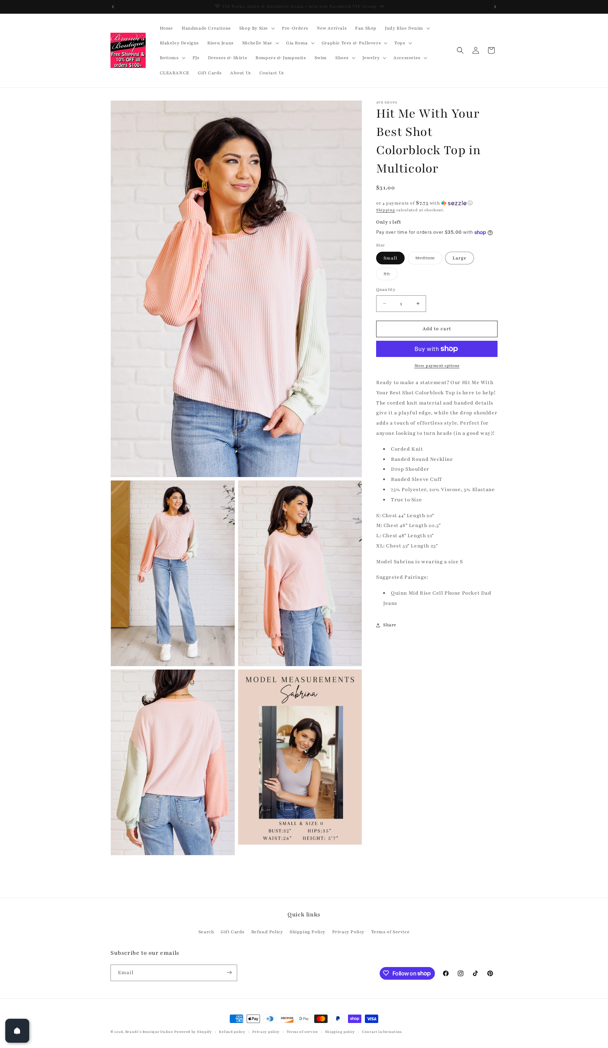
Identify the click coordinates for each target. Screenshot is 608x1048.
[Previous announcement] (113, 6)
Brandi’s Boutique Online (149, 1031)
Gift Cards (233, 932)
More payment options (437, 365)
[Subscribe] (229, 972)
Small (390, 258)
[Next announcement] (495, 6)
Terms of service (302, 1031)
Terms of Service (390, 932)
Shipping (385, 210)
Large (459, 258)
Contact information (382, 1031)
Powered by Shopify (193, 1031)
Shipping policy (340, 1031)
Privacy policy (266, 1031)
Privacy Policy (348, 932)
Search (206, 932)
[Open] (17, 1031)
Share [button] (390, 625)
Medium (428, 259)
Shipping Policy (307, 932)
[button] (256, 28)
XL (391, 275)
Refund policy (232, 1031)
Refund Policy (267, 932)
